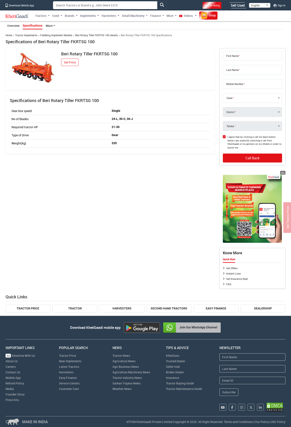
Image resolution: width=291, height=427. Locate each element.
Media (10, 389)
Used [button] (55, 16)
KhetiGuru (172, 356)
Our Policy (262, 422)
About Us (12, 361)
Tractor (75, 308)
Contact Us (13, 372)
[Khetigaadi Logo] (17, 16)
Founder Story (15, 394)
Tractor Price (28, 308)
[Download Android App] (142, 327)
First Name (232, 56)
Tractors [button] (40, 16)
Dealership (263, 308)
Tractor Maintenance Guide (184, 389)
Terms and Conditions (238, 422)
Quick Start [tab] (229, 259)
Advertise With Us (21, 356)
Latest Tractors (69, 367)
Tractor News (121, 356)
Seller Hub (173, 367)
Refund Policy (15, 383)
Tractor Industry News (127, 378)
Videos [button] (188, 16)
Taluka (230, 126)
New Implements (70, 361)
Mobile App (13, 378)
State (229, 98)
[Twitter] (251, 407)
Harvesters (121, 308)
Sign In (281, 5)
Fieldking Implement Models (56, 35)
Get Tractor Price (288, 217)
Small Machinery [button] (133, 16)
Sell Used (238, 5)
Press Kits (12, 400)
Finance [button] (155, 16)
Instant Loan (233, 273)
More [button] (170, 16)
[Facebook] (232, 407)
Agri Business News (125, 367)
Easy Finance (216, 308)
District (230, 112)
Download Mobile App (21, 5)
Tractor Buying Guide (180, 383)
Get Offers (232, 268)
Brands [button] (69, 16)
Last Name (232, 70)
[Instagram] (241, 407)
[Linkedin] (260, 407)
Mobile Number (234, 84)
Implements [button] (88, 16)
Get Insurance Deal (237, 278)
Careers (11, 367)
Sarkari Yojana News (126, 383)
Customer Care (69, 389)
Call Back (252, 158)
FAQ (228, 284)
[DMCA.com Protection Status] (274, 407)
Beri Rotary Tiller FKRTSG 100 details (96, 35)
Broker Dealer (175, 372)
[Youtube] (222, 407)
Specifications (32, 25)
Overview (13, 26)
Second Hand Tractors (169, 308)
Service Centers (69, 383)
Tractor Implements (26, 35)
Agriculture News (123, 361)
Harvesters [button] (109, 16)
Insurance (172, 378)
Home (9, 35)
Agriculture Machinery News (131, 372)
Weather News (122, 389)
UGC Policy (278, 422)
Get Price (70, 62)
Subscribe (229, 392)
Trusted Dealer (175, 361)
